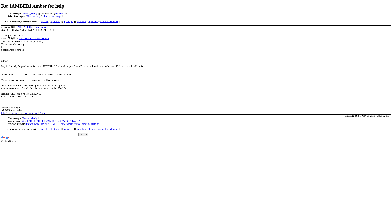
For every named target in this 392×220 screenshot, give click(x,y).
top (56, 13)
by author (81, 21)
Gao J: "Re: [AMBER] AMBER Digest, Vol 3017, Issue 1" (51, 121)
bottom (62, 13)
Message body (30, 13)
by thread (55, 21)
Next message (34, 16)
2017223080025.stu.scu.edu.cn (32, 27)
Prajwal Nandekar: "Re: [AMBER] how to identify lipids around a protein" (62, 124)
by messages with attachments (103, 21)
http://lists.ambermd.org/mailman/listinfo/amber (24, 113)
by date (44, 21)
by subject (68, 21)
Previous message (52, 16)
